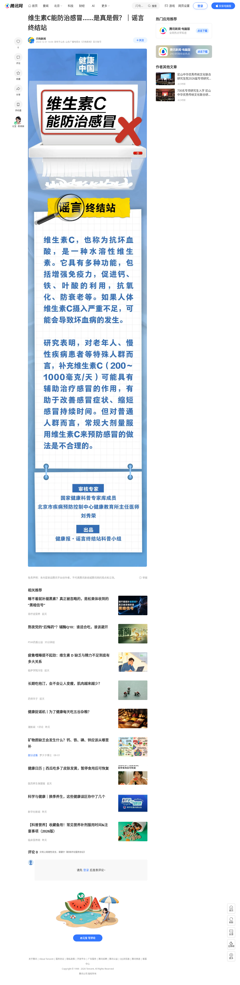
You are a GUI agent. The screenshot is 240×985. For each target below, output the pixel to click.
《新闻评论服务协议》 (75, 852)
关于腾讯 (33, 958)
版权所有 (92, 973)
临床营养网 (34, 840)
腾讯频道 (136, 958)
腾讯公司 (83, 973)
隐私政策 (70, 958)
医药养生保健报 (36, 783)
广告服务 (92, 958)
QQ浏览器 (124, 958)
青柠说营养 (34, 614)
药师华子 (33, 699)
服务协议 (60, 958)
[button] (202, 30)
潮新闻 (31, 727)
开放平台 (81, 958)
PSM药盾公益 (35, 642)
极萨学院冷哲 (35, 670)
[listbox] (87, 714)
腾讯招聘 (103, 958)
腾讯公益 (113, 958)
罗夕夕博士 (46, 755)
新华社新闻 (34, 812)
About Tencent (46, 958)
